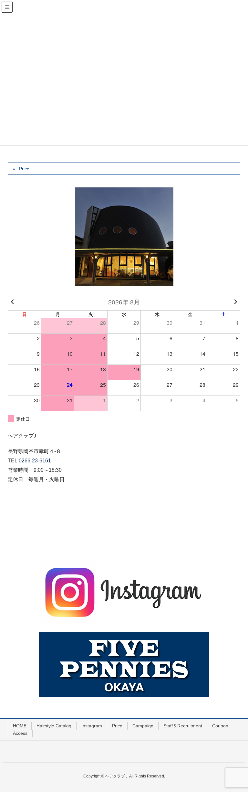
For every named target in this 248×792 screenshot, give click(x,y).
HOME (19, 725)
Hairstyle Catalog (53, 725)
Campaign (142, 725)
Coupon (220, 725)
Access (20, 733)
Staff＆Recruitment (182, 725)
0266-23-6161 (35, 460)
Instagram (91, 725)
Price (24, 168)
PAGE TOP (235, 762)
